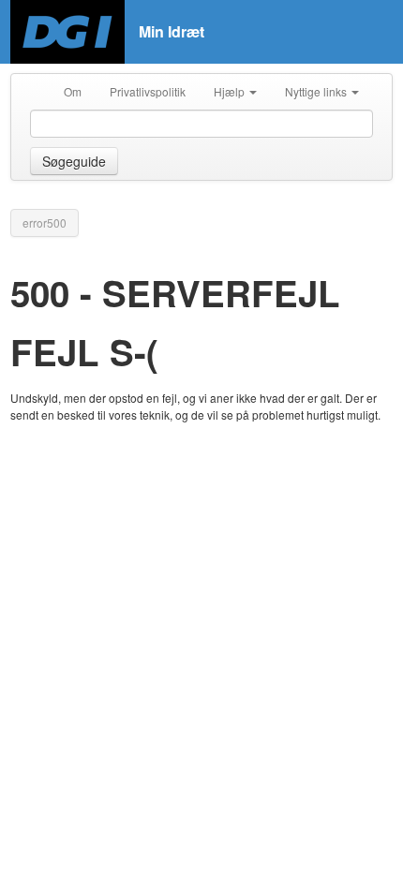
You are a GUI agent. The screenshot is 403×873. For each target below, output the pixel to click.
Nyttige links (317, 91)
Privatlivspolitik (148, 91)
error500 (44, 222)
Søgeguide (74, 161)
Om (73, 91)
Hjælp (230, 91)
